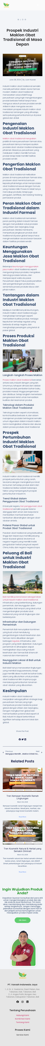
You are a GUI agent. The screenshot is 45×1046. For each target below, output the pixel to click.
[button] (19, 739)
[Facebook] (17, 1001)
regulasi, (16, 641)
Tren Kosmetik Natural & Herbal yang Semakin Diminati (22, 850)
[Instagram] (22, 1001)
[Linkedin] (27, 1001)
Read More (22, 817)
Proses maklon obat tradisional (17, 379)
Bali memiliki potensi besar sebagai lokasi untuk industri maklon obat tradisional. (22, 598)
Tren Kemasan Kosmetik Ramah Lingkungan (22, 797)
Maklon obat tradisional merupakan (19, 138)
